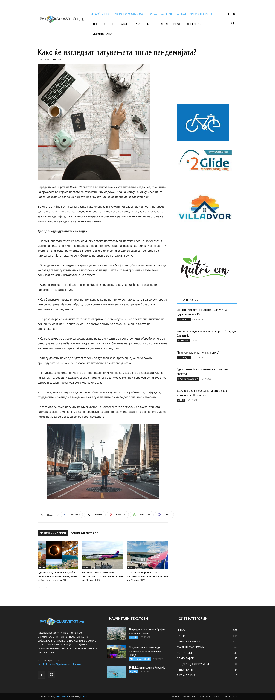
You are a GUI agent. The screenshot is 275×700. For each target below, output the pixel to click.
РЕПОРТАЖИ (119, 24)
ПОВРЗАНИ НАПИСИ (53, 533)
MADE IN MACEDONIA (188, 379)
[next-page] (46, 587)
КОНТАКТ (181, 13)
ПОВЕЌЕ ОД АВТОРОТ (84, 533)
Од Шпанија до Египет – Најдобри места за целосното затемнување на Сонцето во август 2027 (57, 576)
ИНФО (177, 24)
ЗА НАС (153, 13)
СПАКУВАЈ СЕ (184, 319)
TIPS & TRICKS (141, 24)
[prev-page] (40, 587)
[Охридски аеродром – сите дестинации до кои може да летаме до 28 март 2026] (102, 555)
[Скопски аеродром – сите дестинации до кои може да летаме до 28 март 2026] (147, 555)
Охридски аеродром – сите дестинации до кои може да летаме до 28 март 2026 (102, 576)
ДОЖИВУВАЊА (102, 34)
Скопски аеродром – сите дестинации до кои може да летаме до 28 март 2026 (147, 576)
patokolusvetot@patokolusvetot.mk (59, 664)
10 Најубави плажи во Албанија (147, 667)
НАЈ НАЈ (163, 24)
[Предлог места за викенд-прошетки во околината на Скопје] (116, 651)
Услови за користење (201, 13)
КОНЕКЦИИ (194, 24)
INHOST (84, 696)
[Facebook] (228, 13)
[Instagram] (234, 13)
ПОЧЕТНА (99, 24)
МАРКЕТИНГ (167, 13)
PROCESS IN (62, 696)
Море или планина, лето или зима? (198, 352)
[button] (232, 24)
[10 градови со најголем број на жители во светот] (116, 633)
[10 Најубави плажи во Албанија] (116, 672)
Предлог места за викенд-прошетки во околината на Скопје (145, 651)
